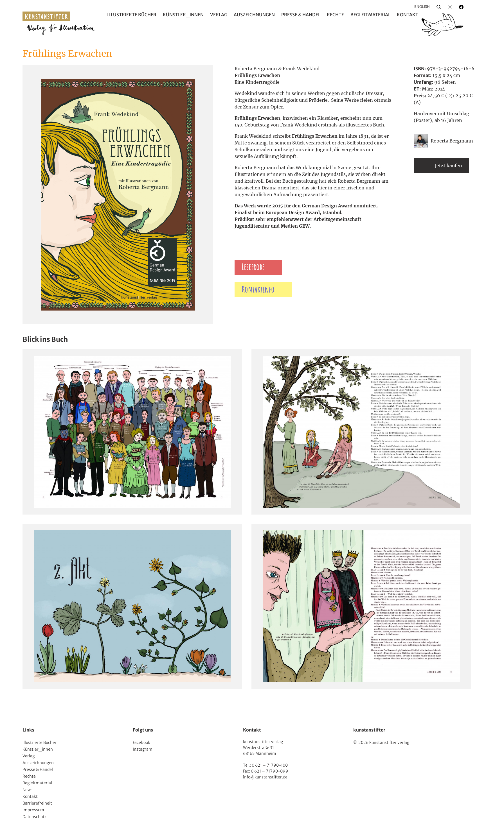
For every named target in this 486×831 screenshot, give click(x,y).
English (422, 6)
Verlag (218, 14)
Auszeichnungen (254, 14)
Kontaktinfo (258, 289)
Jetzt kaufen (448, 165)
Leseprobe (253, 267)
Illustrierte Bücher (131, 14)
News (27, 789)
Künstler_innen (183, 14)
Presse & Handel (300, 14)
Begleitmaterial (370, 14)
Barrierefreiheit (37, 803)
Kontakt (407, 14)
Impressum (33, 809)
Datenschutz (34, 816)
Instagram (142, 749)
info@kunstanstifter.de (265, 777)
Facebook (141, 742)
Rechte (335, 14)
